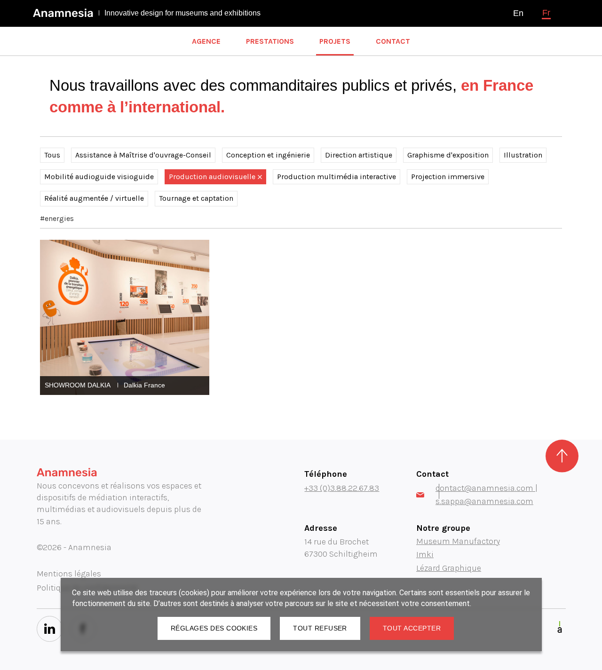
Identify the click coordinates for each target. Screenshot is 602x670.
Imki (425, 554)
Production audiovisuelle (212, 176)
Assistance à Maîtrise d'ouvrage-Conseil (143, 154)
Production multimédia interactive (336, 176)
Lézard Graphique (448, 568)
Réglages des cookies (214, 628)
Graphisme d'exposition (448, 154)
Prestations (270, 41)
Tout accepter (412, 628)
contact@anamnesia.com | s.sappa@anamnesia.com (487, 494)
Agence (206, 41)
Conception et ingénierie (268, 154)
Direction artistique (358, 154)
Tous (52, 154)
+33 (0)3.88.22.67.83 (341, 488)
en (518, 13)
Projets (334, 41)
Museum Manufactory (458, 541)
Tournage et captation (196, 198)
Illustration (523, 154)
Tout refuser (320, 628)
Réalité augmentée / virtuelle (94, 198)
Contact (393, 41)
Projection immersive (447, 176)
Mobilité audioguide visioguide (99, 176)
